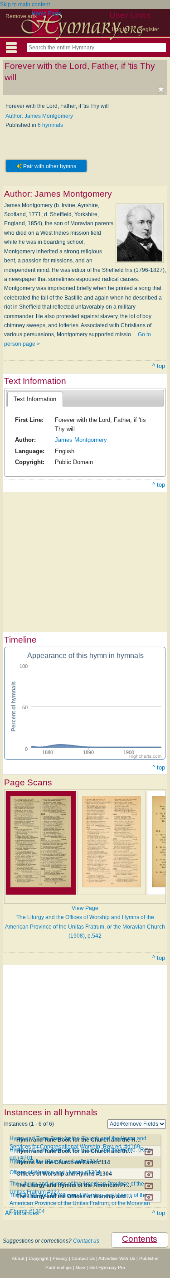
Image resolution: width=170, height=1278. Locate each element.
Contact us (86, 1241)
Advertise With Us (116, 1258)
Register (148, 29)
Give (80, 1267)
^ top (158, 366)
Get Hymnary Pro (107, 1267)
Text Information (35, 399)
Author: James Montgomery (39, 116)
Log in (119, 29)
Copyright (39, 1258)
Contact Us (83, 1258)
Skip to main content (25, 4)
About (18, 1258)
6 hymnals (50, 125)
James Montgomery (81, 439)
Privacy (60, 1258)
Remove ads (21, 16)
